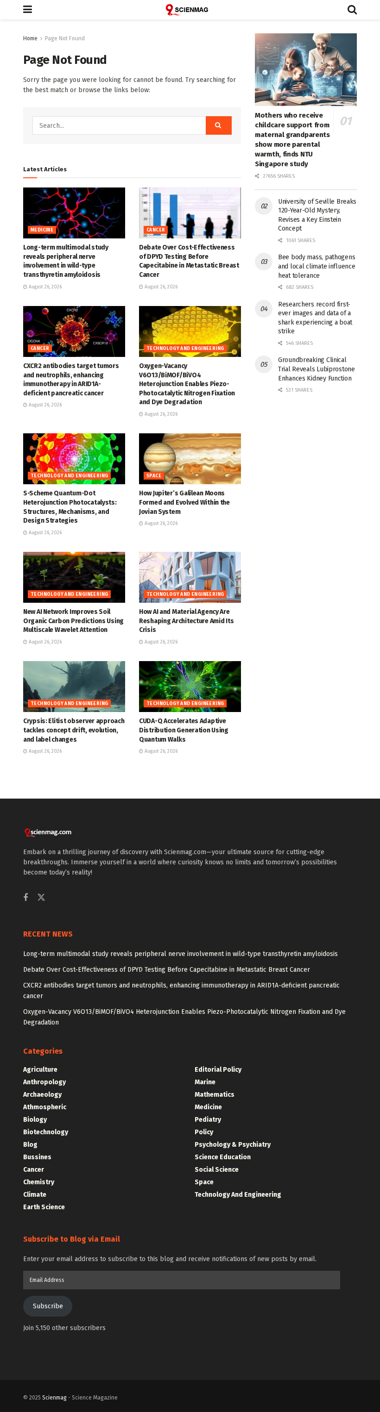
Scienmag (54, 1397)
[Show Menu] (27, 9)
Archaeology (42, 1095)
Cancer (155, 230)
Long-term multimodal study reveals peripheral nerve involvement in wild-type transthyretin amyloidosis (180, 954)
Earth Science (44, 1207)
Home (30, 38)
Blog (30, 1145)
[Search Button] (352, 9)
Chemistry (38, 1182)
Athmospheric (44, 1107)
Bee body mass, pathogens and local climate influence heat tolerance (316, 266)
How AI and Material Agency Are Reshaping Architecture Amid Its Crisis (186, 621)
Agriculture (40, 1070)
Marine (205, 1082)
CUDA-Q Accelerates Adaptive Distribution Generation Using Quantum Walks (183, 730)
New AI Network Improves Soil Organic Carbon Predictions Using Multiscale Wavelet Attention (73, 621)
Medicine (42, 230)
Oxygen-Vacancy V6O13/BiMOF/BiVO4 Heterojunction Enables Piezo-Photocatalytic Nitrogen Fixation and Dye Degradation (187, 384)
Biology (35, 1120)
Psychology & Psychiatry (233, 1145)
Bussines (37, 1157)
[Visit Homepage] (190, 10)
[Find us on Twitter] (41, 898)
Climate (34, 1195)
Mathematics (214, 1095)
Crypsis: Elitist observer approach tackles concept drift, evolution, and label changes (73, 730)
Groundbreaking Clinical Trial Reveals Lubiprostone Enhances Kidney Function (316, 369)
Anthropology (44, 1082)
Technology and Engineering (185, 348)
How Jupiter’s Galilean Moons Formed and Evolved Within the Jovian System (184, 502)
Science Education (223, 1157)
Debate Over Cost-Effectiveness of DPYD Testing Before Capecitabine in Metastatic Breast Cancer (166, 970)
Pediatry (208, 1120)
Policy (204, 1132)
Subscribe (48, 1306)
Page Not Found (65, 38)
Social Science (217, 1170)
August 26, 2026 (44, 287)
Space (153, 476)
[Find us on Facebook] (25, 898)
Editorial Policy (218, 1070)
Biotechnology (45, 1132)
